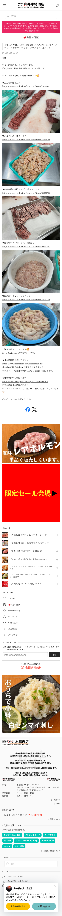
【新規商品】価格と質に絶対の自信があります (29, 543)
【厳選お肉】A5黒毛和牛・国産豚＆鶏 (26, 551)
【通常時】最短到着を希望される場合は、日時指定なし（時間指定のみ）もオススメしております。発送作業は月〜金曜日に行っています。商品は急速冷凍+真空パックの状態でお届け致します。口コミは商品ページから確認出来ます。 (31, 27)
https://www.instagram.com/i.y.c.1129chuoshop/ (25, 381)
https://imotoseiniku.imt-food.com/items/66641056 (26, 139)
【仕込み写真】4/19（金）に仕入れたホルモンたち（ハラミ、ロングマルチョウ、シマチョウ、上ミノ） (31, 46)
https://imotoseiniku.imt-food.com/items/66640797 (26, 246)
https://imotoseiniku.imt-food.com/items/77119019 (26, 299)
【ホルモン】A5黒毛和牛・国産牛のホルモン (28, 559)
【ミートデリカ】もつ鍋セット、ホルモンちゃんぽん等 (31, 567)
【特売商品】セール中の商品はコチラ (25, 584)
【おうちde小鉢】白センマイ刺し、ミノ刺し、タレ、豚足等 (30, 576)
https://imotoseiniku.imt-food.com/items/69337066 (26, 193)
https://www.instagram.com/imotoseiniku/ (22, 363)
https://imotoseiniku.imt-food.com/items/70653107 (26, 86)
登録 (54, 655)
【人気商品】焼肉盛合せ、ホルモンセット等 (28, 535)
